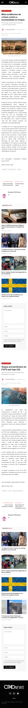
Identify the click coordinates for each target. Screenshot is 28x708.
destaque (4, 169)
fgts (10, 490)
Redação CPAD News (10, 29)
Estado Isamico (12, 169)
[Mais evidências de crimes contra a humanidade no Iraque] (14, 46)
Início (2, 6)
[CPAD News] (14, 2)
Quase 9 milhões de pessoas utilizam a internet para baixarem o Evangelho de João (12, 227)
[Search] (26, 2)
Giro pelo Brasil (6, 363)
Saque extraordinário (18, 490)
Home (14, 698)
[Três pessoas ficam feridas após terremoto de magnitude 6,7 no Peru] (14, 607)
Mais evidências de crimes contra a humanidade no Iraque (20, 506)
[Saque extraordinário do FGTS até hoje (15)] (14, 396)
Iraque (19, 169)
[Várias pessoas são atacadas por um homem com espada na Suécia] (14, 286)
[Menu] (2, 2)
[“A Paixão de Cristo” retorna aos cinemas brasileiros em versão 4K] (14, 240)
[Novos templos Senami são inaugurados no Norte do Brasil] (14, 263)
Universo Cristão (6, 10)
